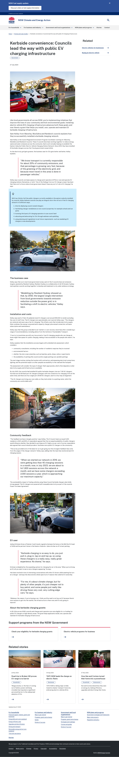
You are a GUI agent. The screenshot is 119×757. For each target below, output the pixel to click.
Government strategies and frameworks (98, 714)
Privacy (36, 748)
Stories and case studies (21, 34)
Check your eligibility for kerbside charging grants (31, 632)
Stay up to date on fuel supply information (25, 8)
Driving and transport (14, 726)
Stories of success (40, 722)
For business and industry (43, 712)
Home (10, 34)
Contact (11, 748)
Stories (11, 737)
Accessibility (53, 748)
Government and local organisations (68, 713)
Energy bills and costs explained (18, 719)
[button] (14, 27)
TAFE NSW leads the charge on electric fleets (59, 677)
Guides (37, 720)
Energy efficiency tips (15, 721)
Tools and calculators (15, 733)
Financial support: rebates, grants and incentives (19, 715)
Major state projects (93, 717)
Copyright (44, 748)
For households (14, 712)
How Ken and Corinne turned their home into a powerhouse (93, 677)
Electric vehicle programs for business (79, 632)
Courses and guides (66, 724)
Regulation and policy (93, 720)
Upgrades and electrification (17, 724)
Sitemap (28, 748)
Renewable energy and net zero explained (17, 730)
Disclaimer (62, 748)
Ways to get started (40, 714)
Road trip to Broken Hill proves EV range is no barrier (24, 677)
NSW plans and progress (95, 712)
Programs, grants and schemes (43, 717)
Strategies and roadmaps (68, 722)
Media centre (20, 748)
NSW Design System (104, 753)
